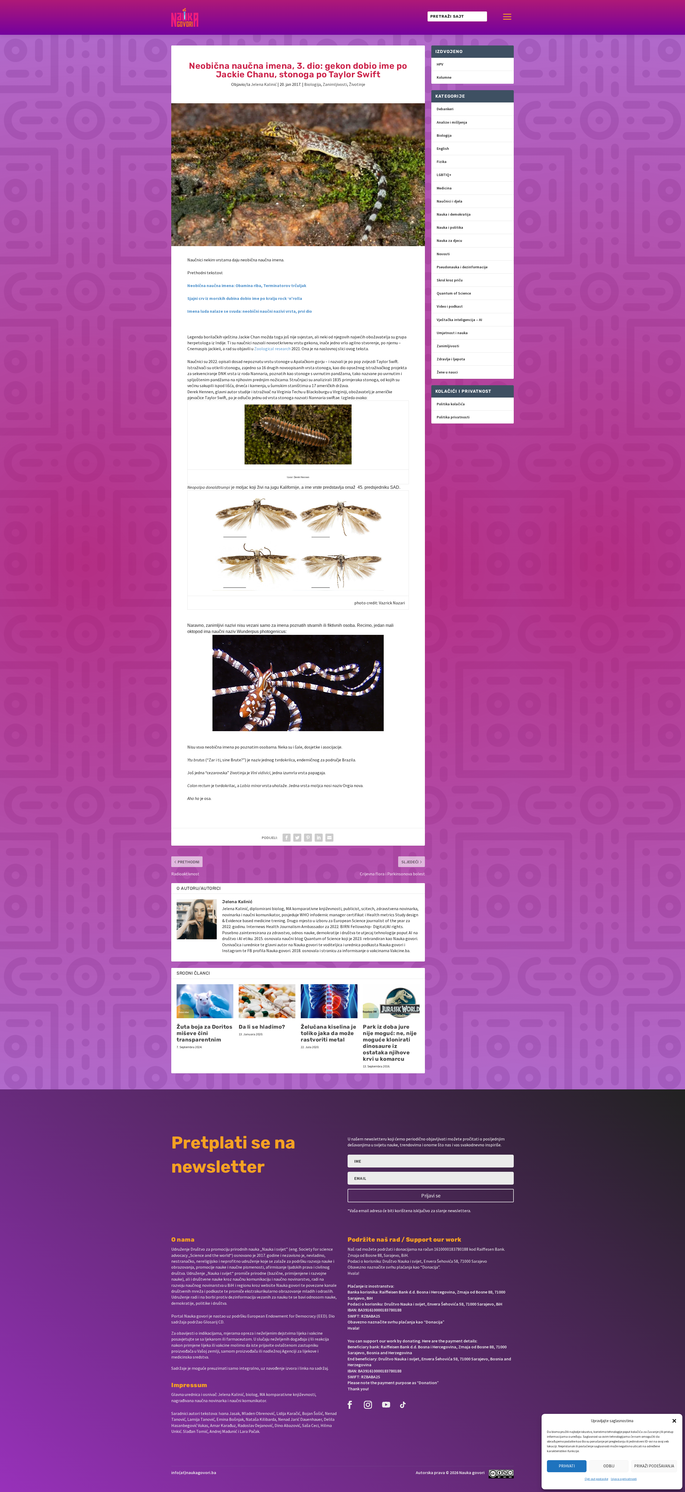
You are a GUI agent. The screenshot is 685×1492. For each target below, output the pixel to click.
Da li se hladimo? (262, 1027)
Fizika (442, 161)
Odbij (608, 1465)
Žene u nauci (447, 372)
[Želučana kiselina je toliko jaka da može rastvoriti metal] (329, 1001)
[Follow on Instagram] (368, 1405)
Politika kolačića (451, 404)
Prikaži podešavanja (654, 1465)
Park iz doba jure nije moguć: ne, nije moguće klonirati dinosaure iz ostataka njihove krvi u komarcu (390, 1043)
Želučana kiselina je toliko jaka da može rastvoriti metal (328, 1033)
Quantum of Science (454, 293)
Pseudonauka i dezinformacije (462, 267)
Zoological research (272, 348)
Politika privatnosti (453, 417)
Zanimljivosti (335, 84)
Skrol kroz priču (450, 280)
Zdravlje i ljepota (451, 359)
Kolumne (444, 77)
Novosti (443, 253)
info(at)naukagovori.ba (193, 1472)
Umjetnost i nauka (452, 332)
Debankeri (445, 108)
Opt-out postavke (596, 1479)
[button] (674, 1421)
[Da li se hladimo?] (267, 1001)
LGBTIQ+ (444, 174)
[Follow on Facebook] (350, 1405)
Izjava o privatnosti (624, 1479)
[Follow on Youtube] (386, 1405)
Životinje (357, 84)
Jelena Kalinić (264, 84)
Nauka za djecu (449, 240)
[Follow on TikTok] (402, 1404)
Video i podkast (450, 306)
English (443, 148)
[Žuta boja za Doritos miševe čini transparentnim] (205, 1001)
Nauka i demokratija (454, 214)
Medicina (444, 188)
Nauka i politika (450, 227)
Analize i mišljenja (452, 122)
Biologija (312, 84)
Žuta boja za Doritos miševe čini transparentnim (204, 1033)
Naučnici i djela (449, 201)
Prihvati (567, 1465)
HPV (440, 64)
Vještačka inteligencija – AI (459, 319)
